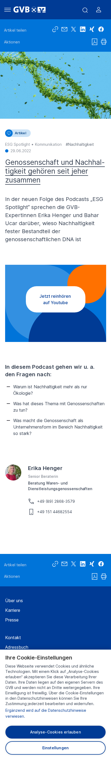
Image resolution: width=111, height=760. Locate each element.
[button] (101, 29)
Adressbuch (16, 647)
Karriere (12, 610)
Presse (12, 620)
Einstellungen (55, 748)
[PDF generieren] (94, 42)
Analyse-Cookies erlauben (55, 732)
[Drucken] (103, 42)
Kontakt (13, 637)
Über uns (14, 600)
